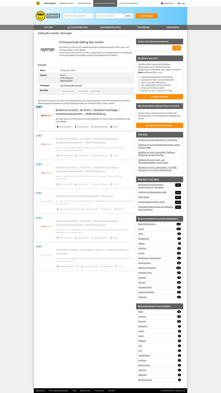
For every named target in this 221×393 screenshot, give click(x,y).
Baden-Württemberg (159, 224)
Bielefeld (159, 341)
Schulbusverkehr (68, 91)
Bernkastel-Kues (159, 380)
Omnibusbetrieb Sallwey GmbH (159, 202)
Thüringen (159, 297)
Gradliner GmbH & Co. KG (68, 209)
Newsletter (40, 391)
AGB (74, 391)
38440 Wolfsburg (100, 127)
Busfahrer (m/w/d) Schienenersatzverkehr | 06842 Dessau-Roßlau (159, 146)
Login (182, 3)
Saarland (159, 278)
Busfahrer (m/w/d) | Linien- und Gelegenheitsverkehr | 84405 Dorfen (153, 161)
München (159, 321)
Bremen (159, 243)
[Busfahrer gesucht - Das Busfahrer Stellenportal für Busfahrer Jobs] (38, 3)
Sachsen (159, 282)
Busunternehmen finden (105, 3)
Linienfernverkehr (90, 209)
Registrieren (168, 3)
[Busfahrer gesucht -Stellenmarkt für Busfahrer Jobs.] (47, 16)
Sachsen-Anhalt (159, 287)
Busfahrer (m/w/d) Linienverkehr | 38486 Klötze (158, 140)
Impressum (99, 391)
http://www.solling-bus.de (71, 85)
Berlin (159, 234)
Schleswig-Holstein (159, 292)
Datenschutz (85, 391)
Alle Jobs (77, 27)
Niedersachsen (66, 81)
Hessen (159, 253)
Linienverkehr (110, 27)
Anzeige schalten (159, 96)
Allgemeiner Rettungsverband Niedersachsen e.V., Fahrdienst (159, 186)
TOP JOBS (48, 27)
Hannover (107, 209)
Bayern (159, 229)
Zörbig (159, 336)
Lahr (159, 351)
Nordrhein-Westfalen (159, 268)
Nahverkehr (143, 27)
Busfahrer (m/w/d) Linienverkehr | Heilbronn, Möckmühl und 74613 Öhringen (156, 153)
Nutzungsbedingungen (58, 391)
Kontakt (111, 391)
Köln (159, 346)
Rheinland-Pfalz (159, 273)
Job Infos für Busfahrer (128, 3)
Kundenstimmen (84, 3)
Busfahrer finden (66, 3)
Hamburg (159, 248)
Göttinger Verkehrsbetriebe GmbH (159, 192)
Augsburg (159, 360)
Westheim (159, 375)
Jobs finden (146, 15)
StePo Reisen (159, 197)
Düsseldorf (159, 326)
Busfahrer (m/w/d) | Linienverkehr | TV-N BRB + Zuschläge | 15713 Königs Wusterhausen (157, 168)
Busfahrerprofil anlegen (161, 125)
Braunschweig (159, 365)
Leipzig (159, 331)
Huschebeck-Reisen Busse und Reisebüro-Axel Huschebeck (159, 208)
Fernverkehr (172, 27)
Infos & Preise (50, 3)
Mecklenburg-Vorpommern (159, 258)
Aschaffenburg (159, 355)
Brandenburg (159, 239)
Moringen (69, 78)
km (128, 16)
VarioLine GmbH (65, 127)
